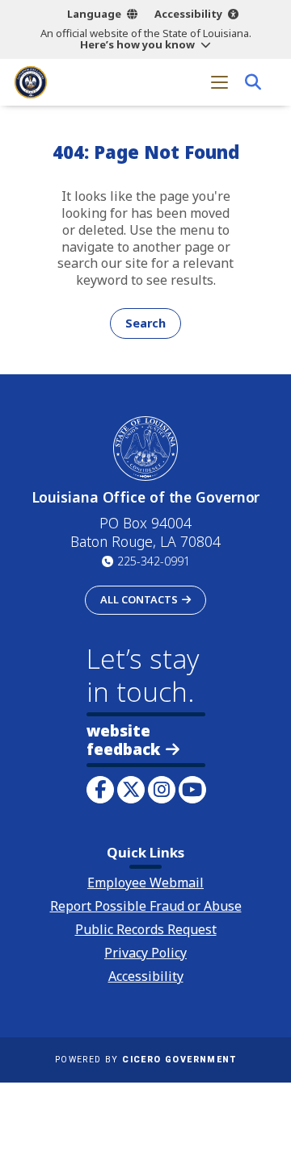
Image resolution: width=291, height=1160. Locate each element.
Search (145, 323)
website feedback (123, 740)
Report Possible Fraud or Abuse (146, 906)
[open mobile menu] (219, 82)
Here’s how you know (137, 44)
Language (94, 13)
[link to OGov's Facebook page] (100, 789)
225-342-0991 (153, 561)
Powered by (145, 1059)
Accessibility (188, 13)
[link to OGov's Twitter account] (131, 789)
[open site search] (252, 82)
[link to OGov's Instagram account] (161, 789)
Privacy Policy (145, 953)
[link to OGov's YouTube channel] (192, 789)
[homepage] (31, 82)
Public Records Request (146, 929)
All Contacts (139, 599)
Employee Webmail (145, 882)
